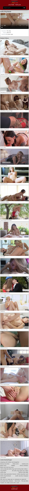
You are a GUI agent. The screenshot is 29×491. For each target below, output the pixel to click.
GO (24, 7)
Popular (18, 4)
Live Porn (11, 4)
